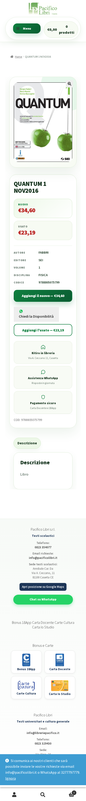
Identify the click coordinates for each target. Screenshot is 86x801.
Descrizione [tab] (27, 443)
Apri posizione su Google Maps (43, 587)
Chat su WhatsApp (43, 599)
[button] (69, 83)
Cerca (43, 794)
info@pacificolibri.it (43, 558)
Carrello (66, 791)
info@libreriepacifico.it (43, 733)
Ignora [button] (10, 778)
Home (18, 56)
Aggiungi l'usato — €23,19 (43, 330)
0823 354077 (43, 547)
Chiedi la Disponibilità (36, 316)
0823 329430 (43, 743)
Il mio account (14, 794)
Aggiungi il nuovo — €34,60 (43, 296)
